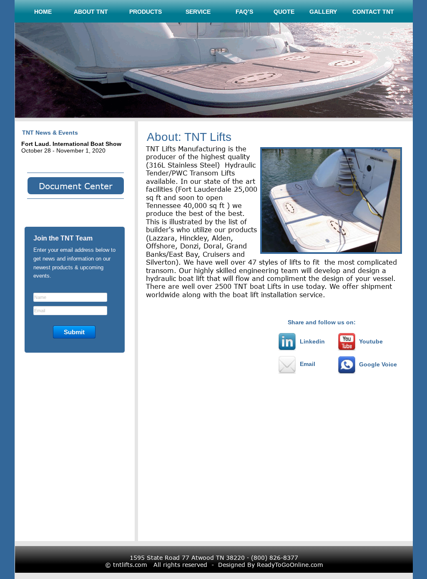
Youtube (371, 341)
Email (307, 364)
